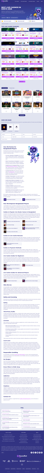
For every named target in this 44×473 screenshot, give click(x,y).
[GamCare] (15, 463)
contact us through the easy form (25, 398)
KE (2, 454)
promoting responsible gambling (19, 354)
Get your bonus (8, 76)
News (42, 1)
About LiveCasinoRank (37, 437)
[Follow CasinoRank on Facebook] (31, 455)
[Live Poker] (38, 95)
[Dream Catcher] (17, 95)
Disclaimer (37, 443)
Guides (38, 1)
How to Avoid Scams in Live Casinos (8, 440)
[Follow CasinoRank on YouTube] (37, 455)
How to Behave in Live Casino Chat (8, 441)
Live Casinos (17, 1)
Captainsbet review (8, 52)
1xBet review (36, 39)
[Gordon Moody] (22, 463)
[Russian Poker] (6, 107)
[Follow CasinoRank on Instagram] (33, 455)
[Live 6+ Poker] (38, 107)
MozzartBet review (22, 39)
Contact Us (37, 444)
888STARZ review (36, 78)
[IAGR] (4, 463)
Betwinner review (22, 65)
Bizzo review (36, 65)
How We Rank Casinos (37, 440)
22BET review (36, 52)
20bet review (22, 78)
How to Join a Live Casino (8, 437)
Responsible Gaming (23, 440)
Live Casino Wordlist (23, 437)
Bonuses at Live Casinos (23, 438)
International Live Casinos (23, 444)
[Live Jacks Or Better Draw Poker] (27, 107)
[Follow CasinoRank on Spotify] (39, 455)
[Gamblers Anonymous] (8, 463)
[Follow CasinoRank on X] (35, 455)
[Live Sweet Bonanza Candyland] (27, 95)
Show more (21, 81)
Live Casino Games (24, 1)
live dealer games (11, 171)
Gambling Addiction (23, 443)
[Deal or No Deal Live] (6, 95)
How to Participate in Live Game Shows (8, 443)
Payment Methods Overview (23, 441)
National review (8, 78)
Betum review (22, 52)
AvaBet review (8, 39)
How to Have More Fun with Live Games (8, 438)
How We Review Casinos (37, 438)
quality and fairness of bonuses (12, 166)
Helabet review (8, 65)
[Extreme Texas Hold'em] (17, 107)
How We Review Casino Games (37, 441)
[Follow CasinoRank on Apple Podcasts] (41, 455)
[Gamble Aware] (34, 463)
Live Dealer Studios (32, 1)
